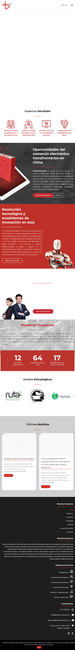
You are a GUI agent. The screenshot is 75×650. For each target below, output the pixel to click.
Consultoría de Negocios (60, 577)
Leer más (7, 475)
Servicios (70, 517)
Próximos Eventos (66, 528)
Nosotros (70, 513)
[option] (10, 128)
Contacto (70, 532)
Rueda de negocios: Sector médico (19, 459)
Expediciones (64, 572)
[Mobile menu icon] (72, 5)
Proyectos (69, 521)
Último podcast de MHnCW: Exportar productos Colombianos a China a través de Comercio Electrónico (55, 463)
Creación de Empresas (61, 587)
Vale (39, 647)
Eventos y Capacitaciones (59, 592)
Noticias (70, 525)
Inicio (71, 510)
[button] (1, 129)
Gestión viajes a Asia (61, 597)
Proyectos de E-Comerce (60, 582)
